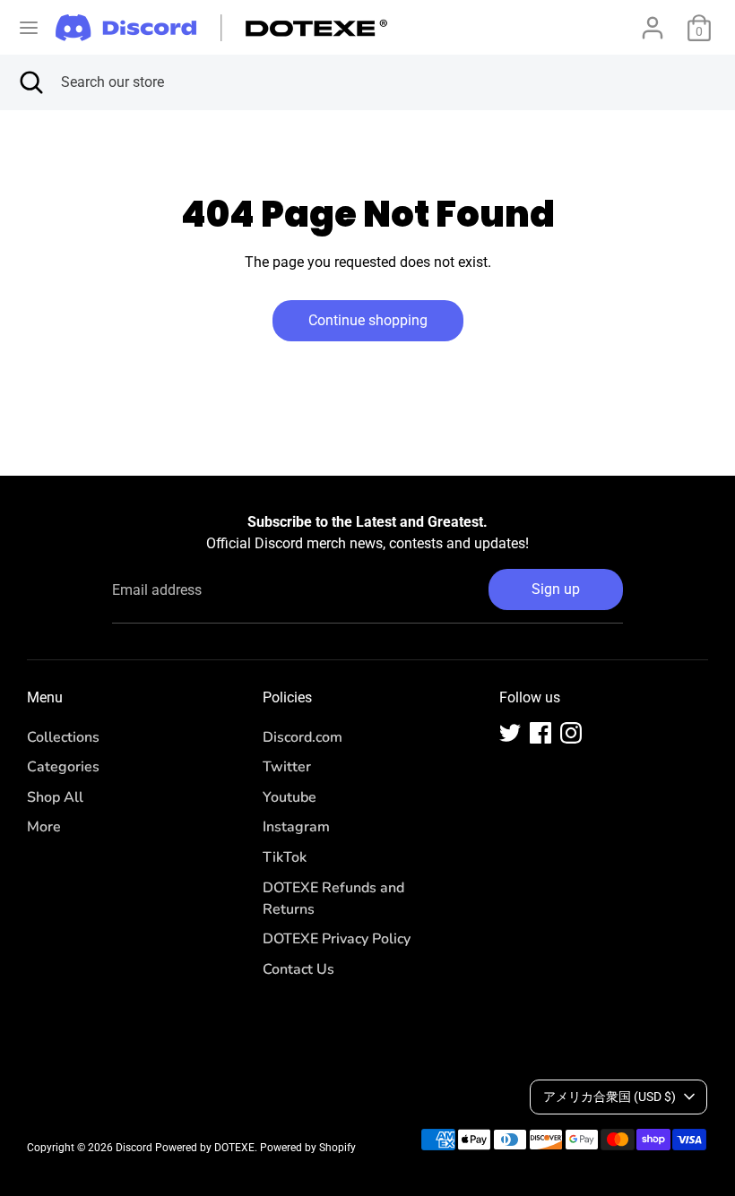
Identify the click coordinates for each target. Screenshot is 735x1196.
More (44, 827)
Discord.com (302, 737)
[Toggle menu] (29, 27)
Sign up (556, 589)
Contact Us (298, 969)
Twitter (287, 767)
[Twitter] (510, 733)
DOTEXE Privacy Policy (337, 939)
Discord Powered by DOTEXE (185, 1147)
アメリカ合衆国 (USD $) (609, 1096)
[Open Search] (30, 82)
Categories (63, 767)
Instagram (296, 827)
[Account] (652, 20)
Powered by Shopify (308, 1147)
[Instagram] (571, 733)
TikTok (285, 857)
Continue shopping (368, 320)
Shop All (55, 797)
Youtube (289, 797)
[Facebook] (540, 733)
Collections (63, 737)
